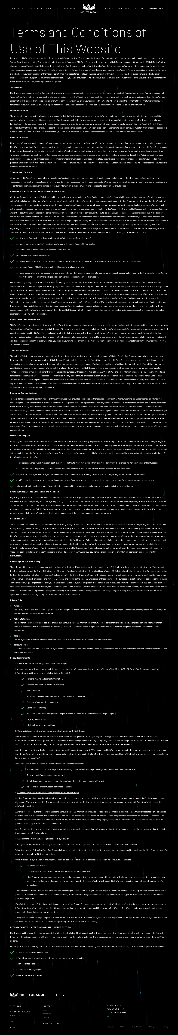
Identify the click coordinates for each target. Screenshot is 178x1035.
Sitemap (151, 1027)
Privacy (165, 1027)
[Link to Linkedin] (57, 995)
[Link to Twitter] (64, 995)
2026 (122, 1027)
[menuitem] (17, 8)
